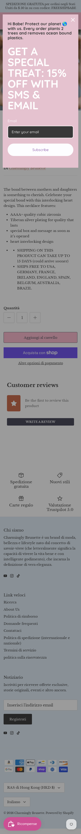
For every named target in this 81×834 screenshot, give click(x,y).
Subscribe (40, 149)
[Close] (73, 19)
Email (12, 121)
